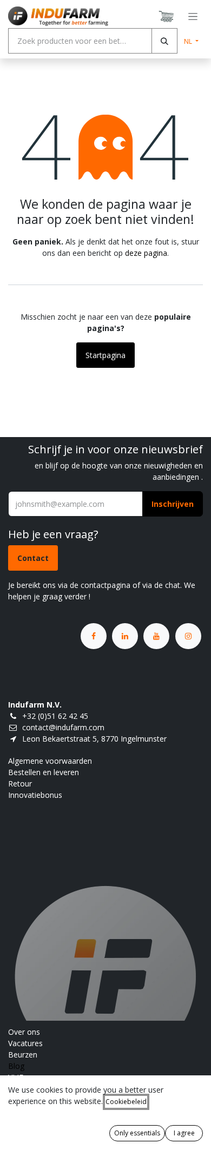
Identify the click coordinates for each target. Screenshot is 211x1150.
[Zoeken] (164, 41)
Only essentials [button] (137, 1133)
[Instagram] (188, 636)
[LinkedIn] (125, 636)
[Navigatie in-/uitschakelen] (193, 16)
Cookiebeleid (126, 1101)
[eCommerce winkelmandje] (167, 16)
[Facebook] (94, 636)
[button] (172, 504)
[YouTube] (156, 636)
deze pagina (146, 253)
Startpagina (105, 355)
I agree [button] (184, 1133)
